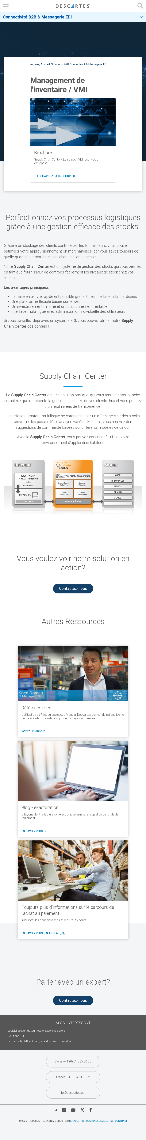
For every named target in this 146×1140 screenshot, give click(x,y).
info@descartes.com (73, 1092)
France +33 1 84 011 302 (73, 1077)
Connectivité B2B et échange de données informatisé (39, 1041)
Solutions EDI (16, 1036)
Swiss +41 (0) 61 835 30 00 (73, 1061)
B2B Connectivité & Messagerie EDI (85, 64)
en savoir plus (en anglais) (42, 933)
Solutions (57, 64)
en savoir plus (33, 831)
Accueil (34, 64)
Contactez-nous (73, 588)
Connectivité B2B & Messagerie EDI (37, 16)
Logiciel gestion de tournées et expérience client (36, 1030)
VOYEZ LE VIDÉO (32, 731)
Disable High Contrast (113, 1120)
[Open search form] (140, 6)
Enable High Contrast (84, 1120)
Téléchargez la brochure (55, 176)
